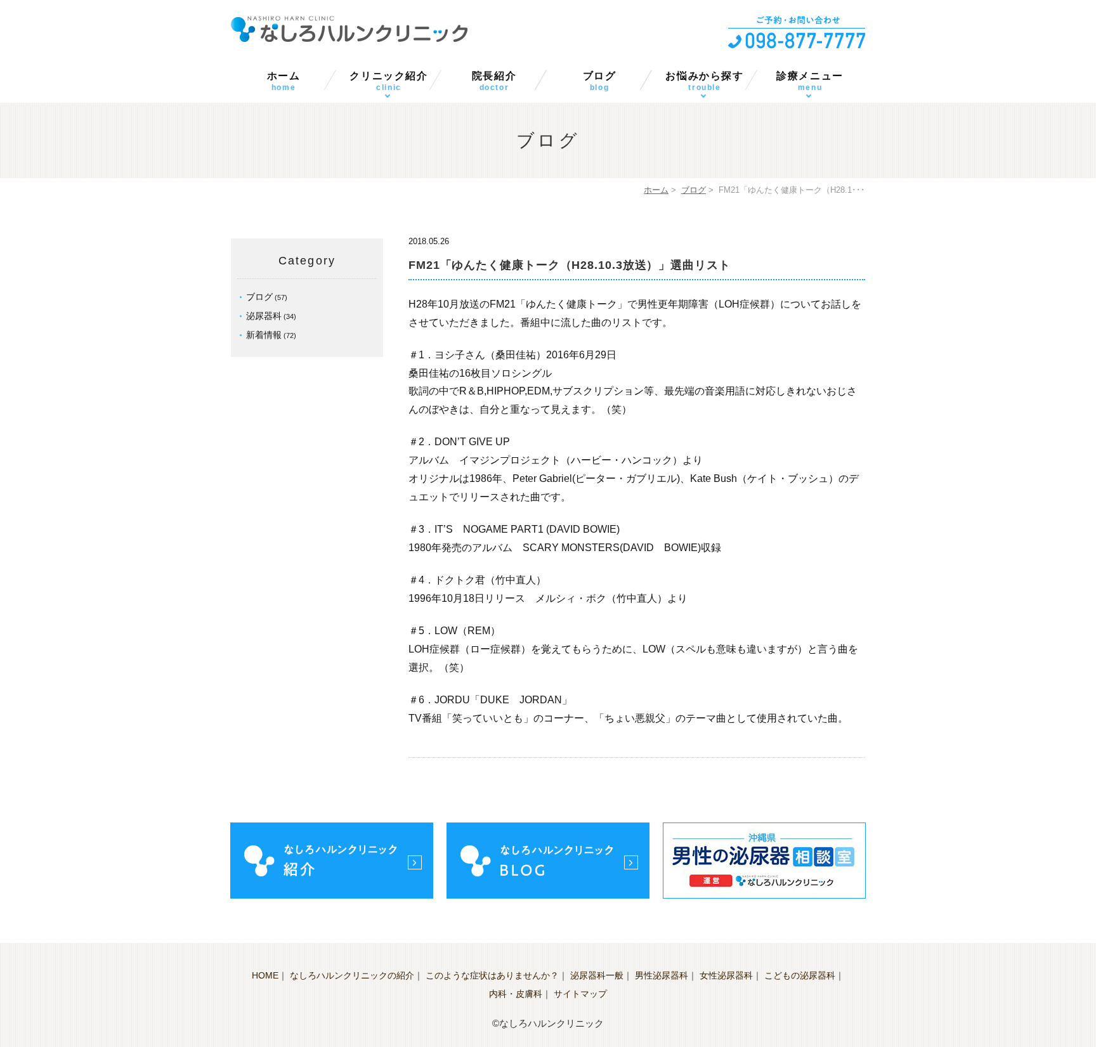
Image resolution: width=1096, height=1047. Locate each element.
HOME (265, 975)
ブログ (599, 81)
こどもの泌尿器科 (799, 975)
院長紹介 (494, 81)
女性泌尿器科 (726, 975)
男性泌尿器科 (661, 975)
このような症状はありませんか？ (492, 975)
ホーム (284, 81)
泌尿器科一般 (596, 975)
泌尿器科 (264, 316)
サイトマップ (580, 994)
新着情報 (264, 335)
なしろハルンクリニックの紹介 (352, 975)
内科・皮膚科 (515, 994)
